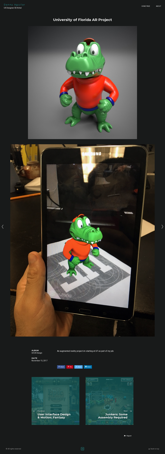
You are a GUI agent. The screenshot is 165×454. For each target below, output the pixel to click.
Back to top (155, 449)
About (158, 6)
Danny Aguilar (14, 4)
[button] (128, 435)
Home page (146, 6)
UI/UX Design (37, 353)
